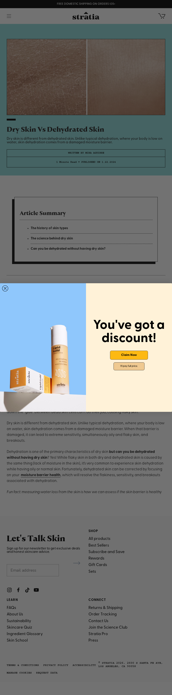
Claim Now (129, 355)
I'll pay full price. (129, 366)
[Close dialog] (5, 288)
